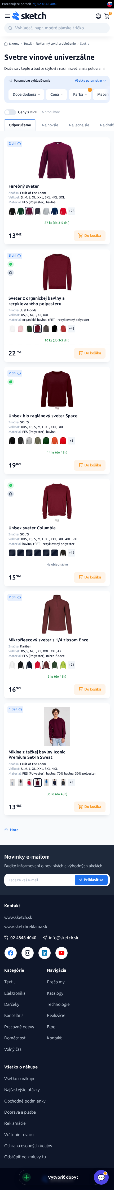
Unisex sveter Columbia (32, 527)
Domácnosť (14, 1037)
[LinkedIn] (44, 953)
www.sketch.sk (18, 917)
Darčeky (11, 1004)
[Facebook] (10, 953)
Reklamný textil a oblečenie (56, 43)
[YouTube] (61, 953)
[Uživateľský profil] (98, 16)
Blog (51, 1026)
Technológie (58, 1004)
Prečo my (56, 981)
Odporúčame (20, 125)
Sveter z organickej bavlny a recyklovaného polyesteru (36, 301)
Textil (28, 43)
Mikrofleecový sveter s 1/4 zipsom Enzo (48, 639)
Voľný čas (12, 1049)
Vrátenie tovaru (19, 1134)
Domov (14, 44)
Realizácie (56, 1015)
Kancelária (14, 1015)
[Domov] (29, 16)
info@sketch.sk (63, 938)
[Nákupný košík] (107, 16)
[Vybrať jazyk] (110, 4)
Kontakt (54, 1037)
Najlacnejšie (79, 125)
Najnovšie (50, 125)
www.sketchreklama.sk (25, 926)
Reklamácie (15, 1123)
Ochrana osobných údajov (28, 1145)
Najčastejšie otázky (22, 1089)
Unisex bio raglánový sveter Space (42, 415)
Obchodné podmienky (25, 1101)
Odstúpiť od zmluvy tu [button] (25, 1156)
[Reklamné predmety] (7, 16)
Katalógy (55, 993)
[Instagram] (27, 953)
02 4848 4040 (23, 938)
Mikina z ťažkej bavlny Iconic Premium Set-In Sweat (36, 754)
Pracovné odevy (19, 1026)
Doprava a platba (20, 1112)
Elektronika (14, 993)
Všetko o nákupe (20, 1078)
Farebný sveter (23, 186)
